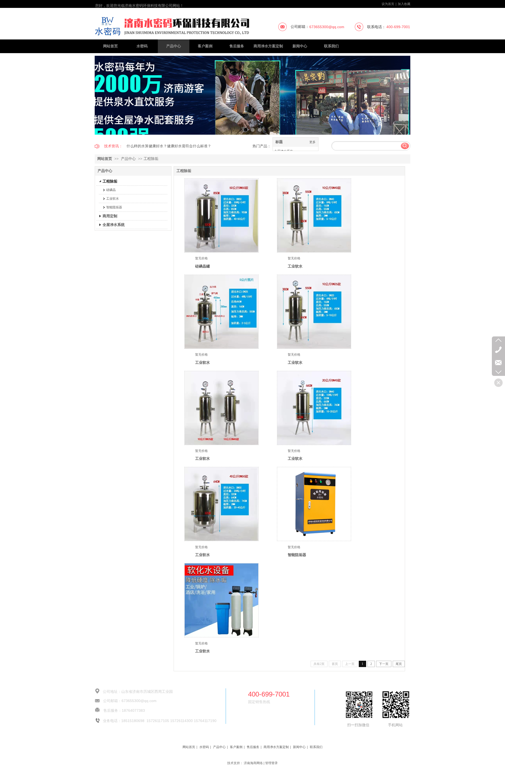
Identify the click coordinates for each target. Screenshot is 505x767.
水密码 (204, 747)
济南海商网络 (253, 763)
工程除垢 (151, 159)
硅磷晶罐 (202, 266)
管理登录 (271, 763)
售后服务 (253, 747)
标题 (279, 142)
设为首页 (388, 4)
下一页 (383, 664)
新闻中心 (299, 747)
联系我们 (316, 747)
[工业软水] (314, 215)
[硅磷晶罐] (221, 215)
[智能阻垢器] (314, 504)
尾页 (399, 664)
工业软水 (295, 266)
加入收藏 (404, 4)
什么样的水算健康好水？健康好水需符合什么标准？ (169, 146)
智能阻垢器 (297, 555)
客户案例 (236, 747)
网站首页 (104, 159)
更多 (312, 142)
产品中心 (128, 159)
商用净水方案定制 (276, 747)
